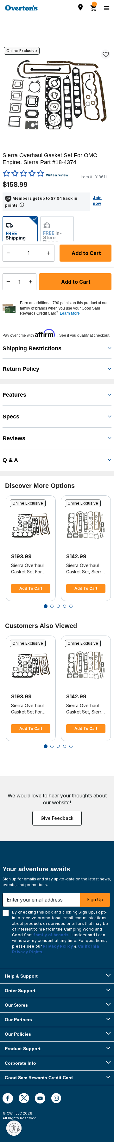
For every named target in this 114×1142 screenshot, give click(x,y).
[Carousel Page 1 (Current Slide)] (46, 606)
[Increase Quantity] (32, 282)
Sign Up (95, 899)
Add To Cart (30, 588)
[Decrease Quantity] (7, 282)
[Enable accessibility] (14, 1128)
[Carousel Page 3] (58, 606)
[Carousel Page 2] (52, 606)
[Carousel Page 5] (71, 606)
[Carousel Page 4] (64, 606)
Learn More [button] (70, 313)
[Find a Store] (80, 7)
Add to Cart (75, 282)
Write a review (57, 175)
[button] (64, 308)
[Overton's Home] (21, 8)
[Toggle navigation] (106, 8)
